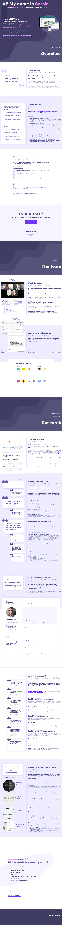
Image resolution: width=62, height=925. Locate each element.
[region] (48, 24)
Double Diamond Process (44, 111)
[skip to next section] (60, 47)
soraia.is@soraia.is (55, 917)
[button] (47, 23)
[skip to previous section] (60, 257)
